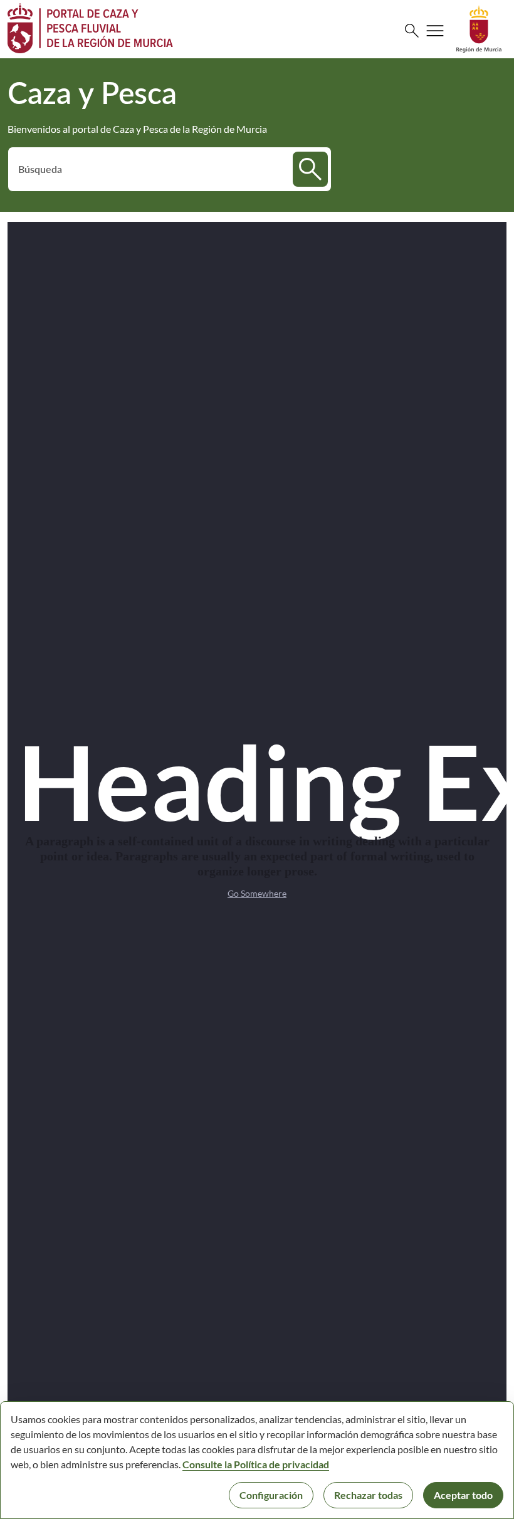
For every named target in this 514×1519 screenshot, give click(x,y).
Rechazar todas (368, 1495)
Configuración (271, 1495)
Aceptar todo (463, 1495)
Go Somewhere (257, 893)
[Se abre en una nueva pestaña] (478, 28)
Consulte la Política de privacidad (255, 1464)
